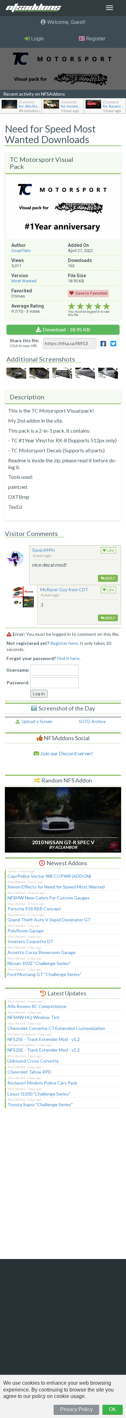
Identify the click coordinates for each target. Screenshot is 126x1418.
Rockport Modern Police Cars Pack (42, 1083)
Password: (18, 682)
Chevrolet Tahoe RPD (29, 1072)
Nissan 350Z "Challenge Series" (39, 963)
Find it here (68, 658)
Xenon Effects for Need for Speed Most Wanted (56, 886)
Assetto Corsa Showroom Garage (41, 952)
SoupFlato (21, 250)
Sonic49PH (43, 550)
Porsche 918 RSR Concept (34, 908)
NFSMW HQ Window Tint (33, 1017)
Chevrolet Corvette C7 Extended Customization (56, 1028)
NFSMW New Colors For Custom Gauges (48, 897)
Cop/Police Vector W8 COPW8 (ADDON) (49, 876)
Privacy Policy (76, 1409)
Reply (109, 578)
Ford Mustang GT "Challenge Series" (44, 974)
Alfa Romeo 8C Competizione (37, 1006)
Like (110, 550)
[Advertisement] (63, 1188)
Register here (64, 643)
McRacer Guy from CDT (64, 589)
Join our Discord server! (66, 753)
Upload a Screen (36, 721)
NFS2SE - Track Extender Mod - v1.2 (43, 1039)
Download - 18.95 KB (66, 329)
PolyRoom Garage (25, 930)
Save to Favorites (91, 293)
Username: (17, 670)
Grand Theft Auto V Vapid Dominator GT (49, 919)
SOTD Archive (92, 721)
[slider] (89, 306)
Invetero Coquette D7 (30, 941)
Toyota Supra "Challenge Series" (40, 1104)
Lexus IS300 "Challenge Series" (38, 1094)
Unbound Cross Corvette (33, 1061)
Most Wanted (24, 280)
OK (112, 1409)
